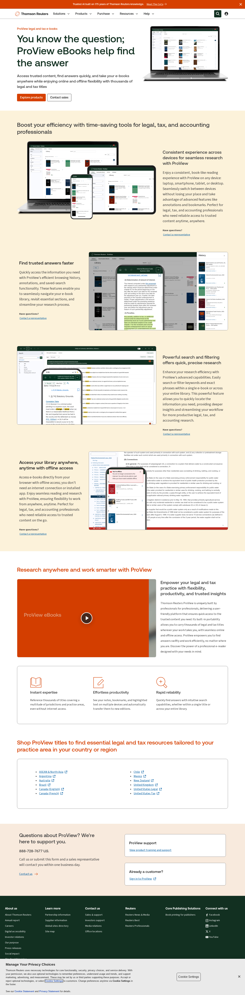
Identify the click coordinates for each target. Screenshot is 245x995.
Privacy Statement (49, 991)
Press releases (13, 948)
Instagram (214, 920)
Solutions (59, 13)
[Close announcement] (241, 4)
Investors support (95, 920)
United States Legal (146, 789)
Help (147, 13)
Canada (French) (49, 793)
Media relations (93, 926)
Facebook (214, 914)
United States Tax (144, 793)
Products (81, 13)
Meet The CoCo (155, 4)
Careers (9, 926)
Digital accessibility (15, 931)
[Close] (239, 976)
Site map (50, 931)
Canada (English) (49, 789)
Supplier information (56, 920)
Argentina (45, 776)
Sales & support (93, 914)
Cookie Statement (25, 991)
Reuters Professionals (137, 926)
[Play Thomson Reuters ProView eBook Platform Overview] (86, 618)
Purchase (103, 13)
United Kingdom (144, 785)
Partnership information (57, 914)
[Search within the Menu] (217, 13)
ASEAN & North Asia (51, 772)
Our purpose (12, 942)
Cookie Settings (54, 981)
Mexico (138, 776)
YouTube (213, 937)
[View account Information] (226, 13)
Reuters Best (132, 920)
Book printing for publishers (180, 914)
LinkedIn (213, 926)
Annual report (12, 920)
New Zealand (142, 780)
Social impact (12, 953)
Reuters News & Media (137, 914)
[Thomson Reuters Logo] (32, 13)
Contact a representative (176, 234)
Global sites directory (57, 926)
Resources (127, 13)
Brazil (42, 785)
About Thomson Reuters (18, 914)
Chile (137, 772)
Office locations (93, 931)
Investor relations (14, 937)
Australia (44, 780)
